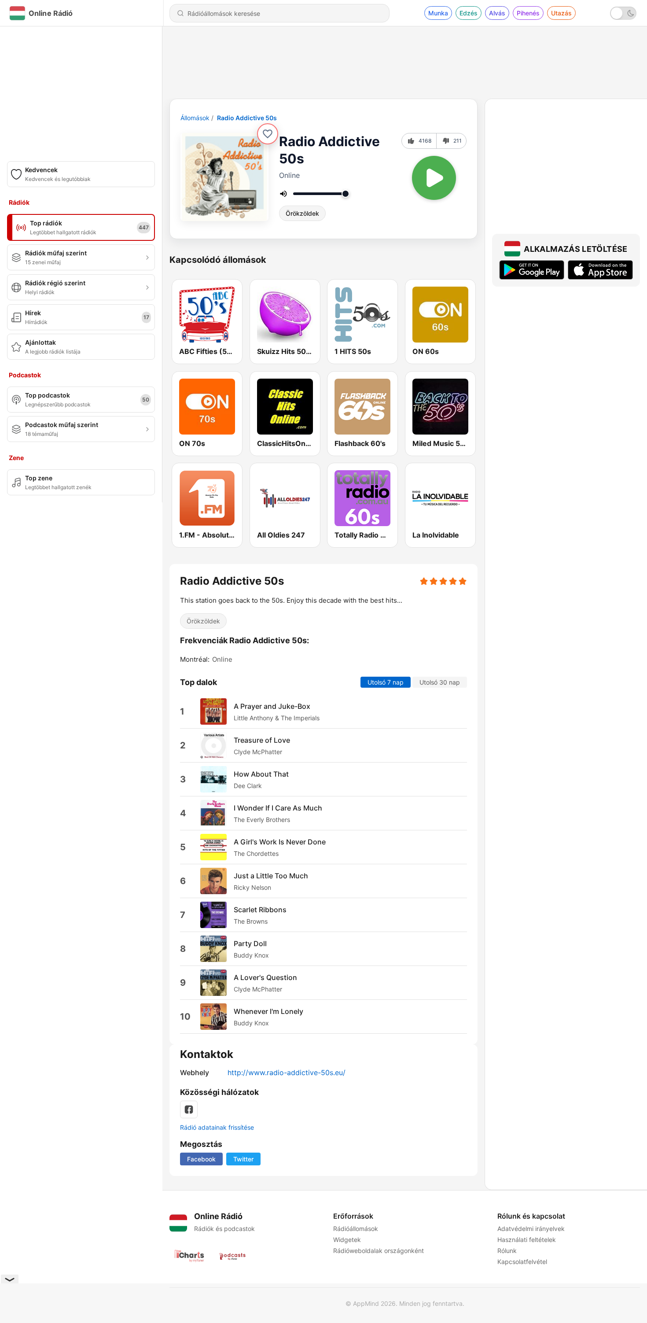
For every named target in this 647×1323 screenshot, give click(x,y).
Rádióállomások (355, 1228)
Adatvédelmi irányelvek (531, 1228)
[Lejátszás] (434, 178)
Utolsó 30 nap (439, 682)
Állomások (195, 118)
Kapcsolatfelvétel (522, 1261)
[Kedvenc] (267, 133)
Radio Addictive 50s (247, 118)
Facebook (201, 1159)
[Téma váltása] (623, 13)
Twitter (243, 1159)
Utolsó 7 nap (386, 682)
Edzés (469, 13)
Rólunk (507, 1250)
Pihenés (528, 13)
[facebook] (189, 1109)
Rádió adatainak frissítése (217, 1127)
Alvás (497, 13)
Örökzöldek (302, 213)
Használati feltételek (526, 1239)
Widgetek (347, 1239)
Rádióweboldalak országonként (378, 1250)
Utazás (561, 13)
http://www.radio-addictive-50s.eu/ (287, 1072)
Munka (438, 13)
